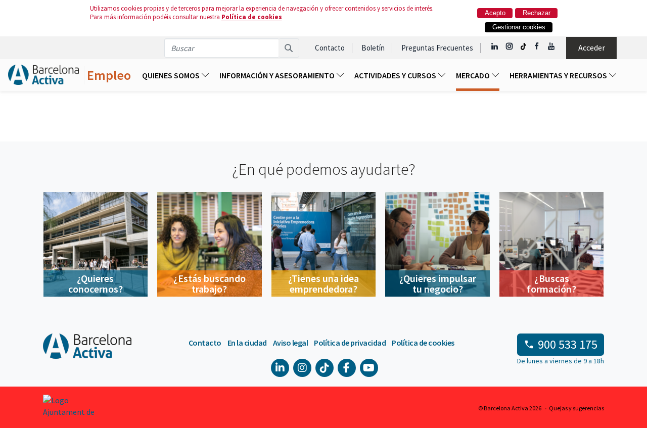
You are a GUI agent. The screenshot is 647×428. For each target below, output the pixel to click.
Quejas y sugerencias (576, 408)
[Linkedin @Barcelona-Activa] (495, 46)
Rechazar (536, 13)
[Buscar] (289, 48)
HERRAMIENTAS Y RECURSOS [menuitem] (559, 75)
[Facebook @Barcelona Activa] (537, 46)
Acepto (495, 13)
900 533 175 (567, 344)
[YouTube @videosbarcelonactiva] (551, 46)
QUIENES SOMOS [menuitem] (171, 75)
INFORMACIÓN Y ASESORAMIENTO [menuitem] (277, 75)
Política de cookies (251, 17)
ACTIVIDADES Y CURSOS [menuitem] (396, 75)
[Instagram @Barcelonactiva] (509, 46)
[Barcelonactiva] (43, 75)
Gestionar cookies (518, 27)
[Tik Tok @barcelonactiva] (523, 46)
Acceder (591, 47)
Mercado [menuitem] (473, 75)
